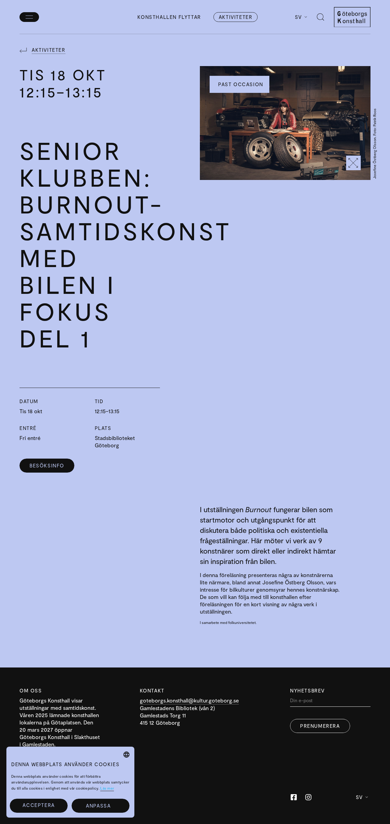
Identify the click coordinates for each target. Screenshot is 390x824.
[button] (100, 806)
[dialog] (70, 782)
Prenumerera (320, 726)
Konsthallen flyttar (169, 17)
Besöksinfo (47, 465)
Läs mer (107, 788)
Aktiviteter (236, 17)
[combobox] (126, 755)
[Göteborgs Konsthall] (352, 17)
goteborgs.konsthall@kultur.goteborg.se (189, 700)
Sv (298, 17)
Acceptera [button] (39, 805)
